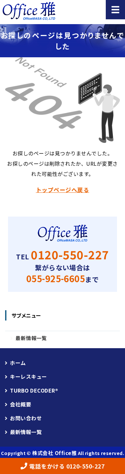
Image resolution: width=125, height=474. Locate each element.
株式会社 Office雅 (54, 452)
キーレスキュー (28, 376)
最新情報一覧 (31, 337)
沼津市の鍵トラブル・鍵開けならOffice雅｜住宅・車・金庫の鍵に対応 (38, 11)
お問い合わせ (26, 418)
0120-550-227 (70, 254)
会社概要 (20, 404)
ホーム (18, 363)
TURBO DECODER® (34, 390)
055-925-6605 (55, 278)
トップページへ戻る (62, 190)
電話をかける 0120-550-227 (66, 466)
